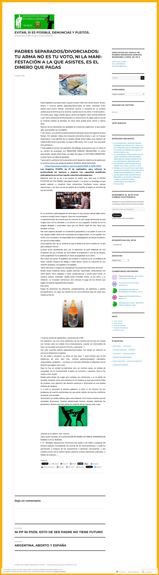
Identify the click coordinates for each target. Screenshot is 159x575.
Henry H (121, 283)
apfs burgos (117, 346)
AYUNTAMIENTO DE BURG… (127, 289)
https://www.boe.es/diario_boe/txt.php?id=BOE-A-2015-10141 (73, 166)
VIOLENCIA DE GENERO (120, 365)
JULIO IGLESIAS (119, 184)
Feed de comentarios (121, 328)
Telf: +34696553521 (118, 64)
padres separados (119, 361)
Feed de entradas (120, 325)
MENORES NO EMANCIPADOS (122, 357)
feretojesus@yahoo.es (119, 66)
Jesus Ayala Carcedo (119, 61)
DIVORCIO (132, 350)
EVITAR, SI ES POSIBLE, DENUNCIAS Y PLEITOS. (52, 32)
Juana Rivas (117, 353)
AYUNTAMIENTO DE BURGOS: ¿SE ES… (131, 292)
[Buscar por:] (126, 78)
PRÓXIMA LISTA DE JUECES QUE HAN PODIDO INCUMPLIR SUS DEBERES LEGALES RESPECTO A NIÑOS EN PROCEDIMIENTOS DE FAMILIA (129, 170)
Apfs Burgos (119, 123)
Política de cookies (60, 571)
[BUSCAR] (142, 78)
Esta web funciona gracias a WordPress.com (62, 565)
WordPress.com (119, 330)
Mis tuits (114, 112)
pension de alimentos (134, 361)
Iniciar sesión (118, 323)
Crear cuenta (118, 321)
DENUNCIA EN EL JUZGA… (127, 303)
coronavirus (127, 346)
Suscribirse (117, 215)
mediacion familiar (129, 353)
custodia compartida (120, 350)
